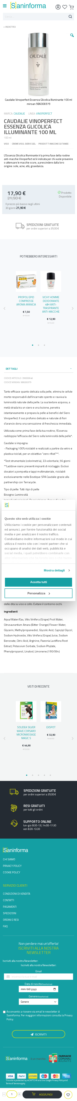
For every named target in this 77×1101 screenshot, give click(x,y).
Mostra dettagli (54, 570)
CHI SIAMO (9, 859)
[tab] (38, 369)
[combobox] (38, 16)
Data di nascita (33, 984)
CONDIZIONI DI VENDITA (16, 894)
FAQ (5, 926)
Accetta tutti (38, 582)
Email (39, 971)
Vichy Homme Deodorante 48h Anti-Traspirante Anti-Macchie (50, 304)
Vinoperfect (44, 114)
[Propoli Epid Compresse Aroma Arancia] (26, 281)
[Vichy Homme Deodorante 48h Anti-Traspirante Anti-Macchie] (50, 281)
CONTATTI (8, 900)
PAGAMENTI (10, 907)
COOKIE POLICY (11, 872)
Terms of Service (13, 1083)
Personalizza (36, 593)
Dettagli (12, 369)
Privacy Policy (58, 1080)
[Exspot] (50, 711)
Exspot (50, 727)
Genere (33, 996)
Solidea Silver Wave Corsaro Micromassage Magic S (26, 732)
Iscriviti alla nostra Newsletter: (20, 961)
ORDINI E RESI (11, 920)
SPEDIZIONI (9, 913)
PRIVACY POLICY (12, 866)
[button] (72, 38)
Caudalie (19, 114)
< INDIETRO (8, 27)
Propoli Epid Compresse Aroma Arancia (26, 300)
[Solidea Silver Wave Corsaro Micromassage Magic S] (26, 711)
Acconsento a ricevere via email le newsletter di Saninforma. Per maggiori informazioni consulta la (39, 1015)
